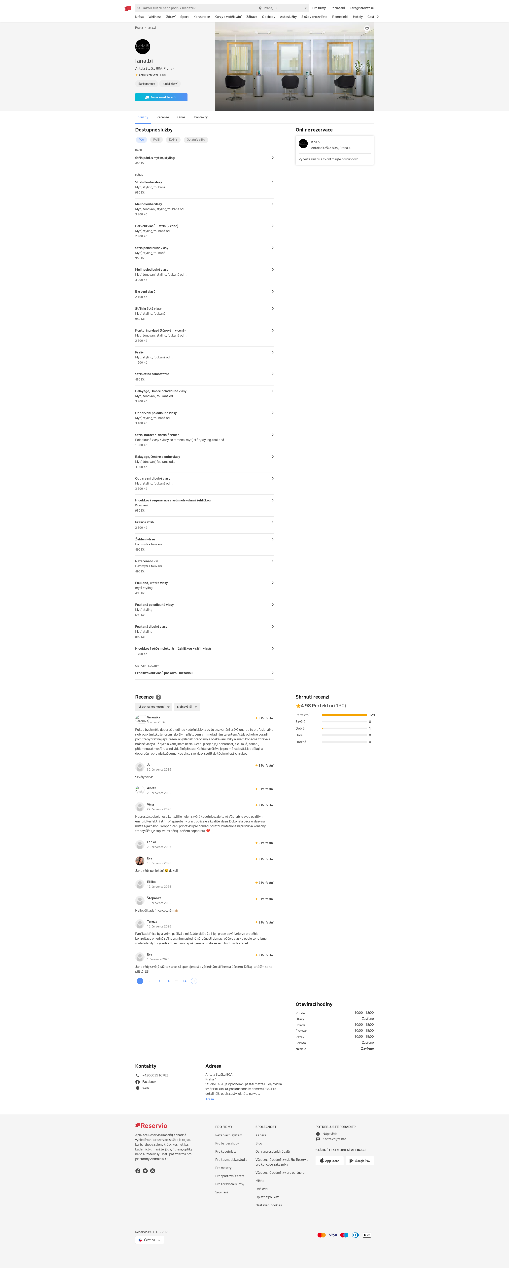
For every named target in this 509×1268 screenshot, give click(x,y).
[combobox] (283, 8)
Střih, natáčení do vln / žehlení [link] (157, 435)
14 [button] (185, 981)
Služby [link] (143, 117)
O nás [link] (181, 117)
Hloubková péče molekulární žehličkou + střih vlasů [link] (173, 648)
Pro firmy (319, 8)
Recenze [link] (162, 117)
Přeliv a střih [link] (144, 522)
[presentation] (174, 75)
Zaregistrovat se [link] (362, 8)
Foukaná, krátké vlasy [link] (151, 583)
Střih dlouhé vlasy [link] (148, 182)
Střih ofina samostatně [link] (152, 374)
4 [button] (169, 981)
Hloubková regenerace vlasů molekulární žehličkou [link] (173, 500)
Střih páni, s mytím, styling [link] (155, 158)
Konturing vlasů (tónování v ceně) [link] (160, 330)
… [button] (176, 980)
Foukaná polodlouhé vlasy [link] (154, 605)
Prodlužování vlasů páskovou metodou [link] (164, 673)
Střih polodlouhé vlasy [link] (151, 248)
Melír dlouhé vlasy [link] (148, 204)
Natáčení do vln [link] (146, 561)
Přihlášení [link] (337, 8)
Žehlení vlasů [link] (145, 539)
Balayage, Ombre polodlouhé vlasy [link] (161, 391)
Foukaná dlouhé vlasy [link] (151, 627)
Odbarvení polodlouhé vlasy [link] (156, 413)
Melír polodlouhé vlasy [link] (151, 270)
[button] (378, 17)
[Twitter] (145, 1171)
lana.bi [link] (315, 142)
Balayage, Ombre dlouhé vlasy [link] (157, 457)
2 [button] (150, 981)
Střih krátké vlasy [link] (148, 308)
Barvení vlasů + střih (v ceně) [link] (156, 226)
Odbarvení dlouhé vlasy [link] (152, 478)
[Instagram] (152, 1171)
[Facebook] (138, 1171)
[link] (139, 17)
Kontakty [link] (201, 117)
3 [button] (159, 981)
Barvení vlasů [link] (145, 291)
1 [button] (140, 981)
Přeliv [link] (139, 352)
